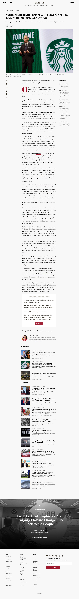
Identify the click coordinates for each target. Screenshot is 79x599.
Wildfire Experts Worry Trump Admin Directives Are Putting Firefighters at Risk (43, 483)
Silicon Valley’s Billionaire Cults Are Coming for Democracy (42, 431)
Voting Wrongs (22, 579)
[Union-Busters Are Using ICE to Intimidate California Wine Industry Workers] (25, 422)
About (10, 3)
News (7, 10)
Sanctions (29, 5)
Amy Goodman (35, 415)
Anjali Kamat (35, 394)
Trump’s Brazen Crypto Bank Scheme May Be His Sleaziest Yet (43, 441)
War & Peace (8, 583)
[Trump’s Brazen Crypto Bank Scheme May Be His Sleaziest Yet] (25, 442)
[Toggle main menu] (76, 3)
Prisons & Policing (9, 576)
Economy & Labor (14, 10)
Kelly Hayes (35, 436)
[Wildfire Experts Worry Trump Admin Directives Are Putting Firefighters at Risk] (25, 484)
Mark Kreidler (35, 457)
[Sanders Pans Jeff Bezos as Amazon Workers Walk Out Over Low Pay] (25, 375)
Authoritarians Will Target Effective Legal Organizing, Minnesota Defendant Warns (64, 124)
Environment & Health (9, 564)
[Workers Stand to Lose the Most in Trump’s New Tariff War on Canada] (25, 390)
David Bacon (35, 425)
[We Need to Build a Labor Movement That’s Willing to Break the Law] (25, 354)
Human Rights (8, 566)
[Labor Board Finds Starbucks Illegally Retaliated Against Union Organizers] (25, 365)
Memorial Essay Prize (36, 577)
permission (49, 331)
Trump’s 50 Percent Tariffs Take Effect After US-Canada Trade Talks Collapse (43, 399)
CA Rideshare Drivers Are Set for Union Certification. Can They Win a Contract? (43, 452)
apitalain (41, 457)
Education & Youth (9, 561)
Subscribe (35, 567)
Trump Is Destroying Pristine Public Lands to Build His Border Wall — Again (64, 110)
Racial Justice (8, 578)
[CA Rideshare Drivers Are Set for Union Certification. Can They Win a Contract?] (25, 453)
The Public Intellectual (22, 574)
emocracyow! (41, 394)
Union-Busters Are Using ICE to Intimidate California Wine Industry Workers (44, 420)
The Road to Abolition (22, 571)
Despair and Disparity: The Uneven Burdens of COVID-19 (23, 563)
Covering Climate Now (23, 586)
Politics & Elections (40, 397)
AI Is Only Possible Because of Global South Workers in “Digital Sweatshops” (44, 410)
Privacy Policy (35, 575)
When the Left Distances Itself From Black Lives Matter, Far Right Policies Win (64, 94)
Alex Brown (35, 488)
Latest (4, 3)
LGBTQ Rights (8, 571)
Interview (34, 350)
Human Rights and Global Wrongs (23, 568)
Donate (71, 3)
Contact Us (35, 586)
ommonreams (41, 404)
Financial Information (36, 573)
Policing (42, 5)
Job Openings (35, 584)
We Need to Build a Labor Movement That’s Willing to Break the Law (43, 353)
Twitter (36, 341)
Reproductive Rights (9, 580)
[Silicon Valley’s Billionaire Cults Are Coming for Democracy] (25, 432)
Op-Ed (33, 439)
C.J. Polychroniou (36, 358)
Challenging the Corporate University (23, 582)
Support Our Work (36, 564)
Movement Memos (23, 577)
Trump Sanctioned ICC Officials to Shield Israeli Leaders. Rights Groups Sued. (64, 86)
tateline (39, 488)
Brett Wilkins (35, 467)
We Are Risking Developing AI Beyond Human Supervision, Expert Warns (42, 473)
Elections (36, 5)
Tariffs (51, 5)
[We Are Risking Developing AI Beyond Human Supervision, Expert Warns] (25, 474)
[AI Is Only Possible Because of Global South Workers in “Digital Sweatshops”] (25, 411)
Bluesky (41, 341)
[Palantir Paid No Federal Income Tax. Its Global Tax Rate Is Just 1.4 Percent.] (25, 463)
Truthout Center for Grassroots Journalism (36, 581)
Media (47, 5)
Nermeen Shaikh (42, 415)
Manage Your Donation (35, 562)
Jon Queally (35, 404)
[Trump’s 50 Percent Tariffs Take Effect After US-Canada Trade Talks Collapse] (25, 401)
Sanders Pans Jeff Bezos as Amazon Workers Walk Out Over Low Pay (44, 374)
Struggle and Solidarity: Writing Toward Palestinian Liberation (23, 558)
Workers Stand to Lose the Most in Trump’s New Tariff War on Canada (43, 389)
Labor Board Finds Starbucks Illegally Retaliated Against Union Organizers (42, 363)
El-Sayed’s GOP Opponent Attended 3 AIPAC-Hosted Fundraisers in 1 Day (64, 117)
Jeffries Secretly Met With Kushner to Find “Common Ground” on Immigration (64, 102)
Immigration (8, 568)
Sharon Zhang (10, 25)
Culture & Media (8, 556)
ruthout (15, 24)
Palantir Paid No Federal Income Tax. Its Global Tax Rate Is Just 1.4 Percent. (43, 462)
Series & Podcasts (9, 585)
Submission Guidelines (35, 570)
